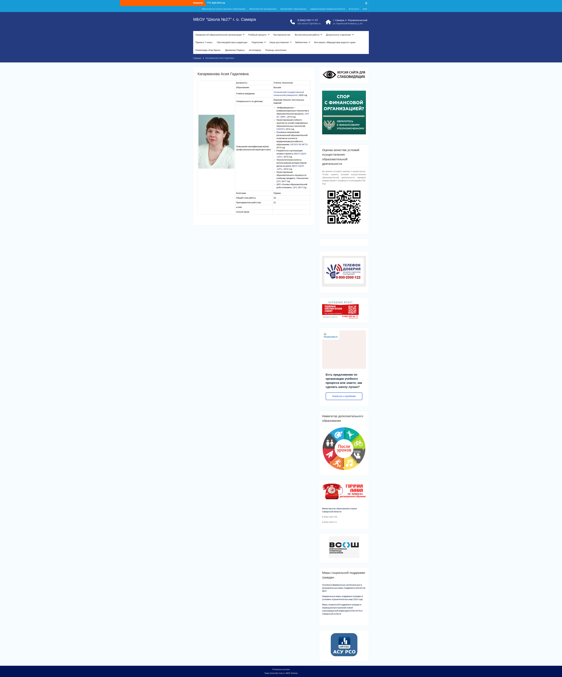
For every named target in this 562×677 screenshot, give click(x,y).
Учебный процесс (257, 34)
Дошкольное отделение (338, 34)
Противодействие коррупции (232, 42)
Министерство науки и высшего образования (223, 9)
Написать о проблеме (344, 396)
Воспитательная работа (307, 34)
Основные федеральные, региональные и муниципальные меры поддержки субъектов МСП (343, 588)
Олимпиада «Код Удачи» (208, 50)
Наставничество (282, 34)
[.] (366, 3)
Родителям (257, 42)
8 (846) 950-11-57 (308, 20)
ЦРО (278, 181)
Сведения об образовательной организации (218, 34)
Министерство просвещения (262, 9)
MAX (365, 9)
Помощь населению (275, 50)
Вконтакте (354, 9)
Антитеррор (255, 50)
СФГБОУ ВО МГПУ (299, 144)
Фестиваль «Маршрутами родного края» (335, 42)
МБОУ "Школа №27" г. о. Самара (224, 19)
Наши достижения (279, 42)
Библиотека (301, 42)
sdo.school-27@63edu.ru (309, 23)
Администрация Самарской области (327, 9)
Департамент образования (293, 9)
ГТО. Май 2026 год (216, 2)
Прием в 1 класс (204, 42)
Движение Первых (235, 50)
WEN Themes (292, 673)
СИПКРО (280, 129)
